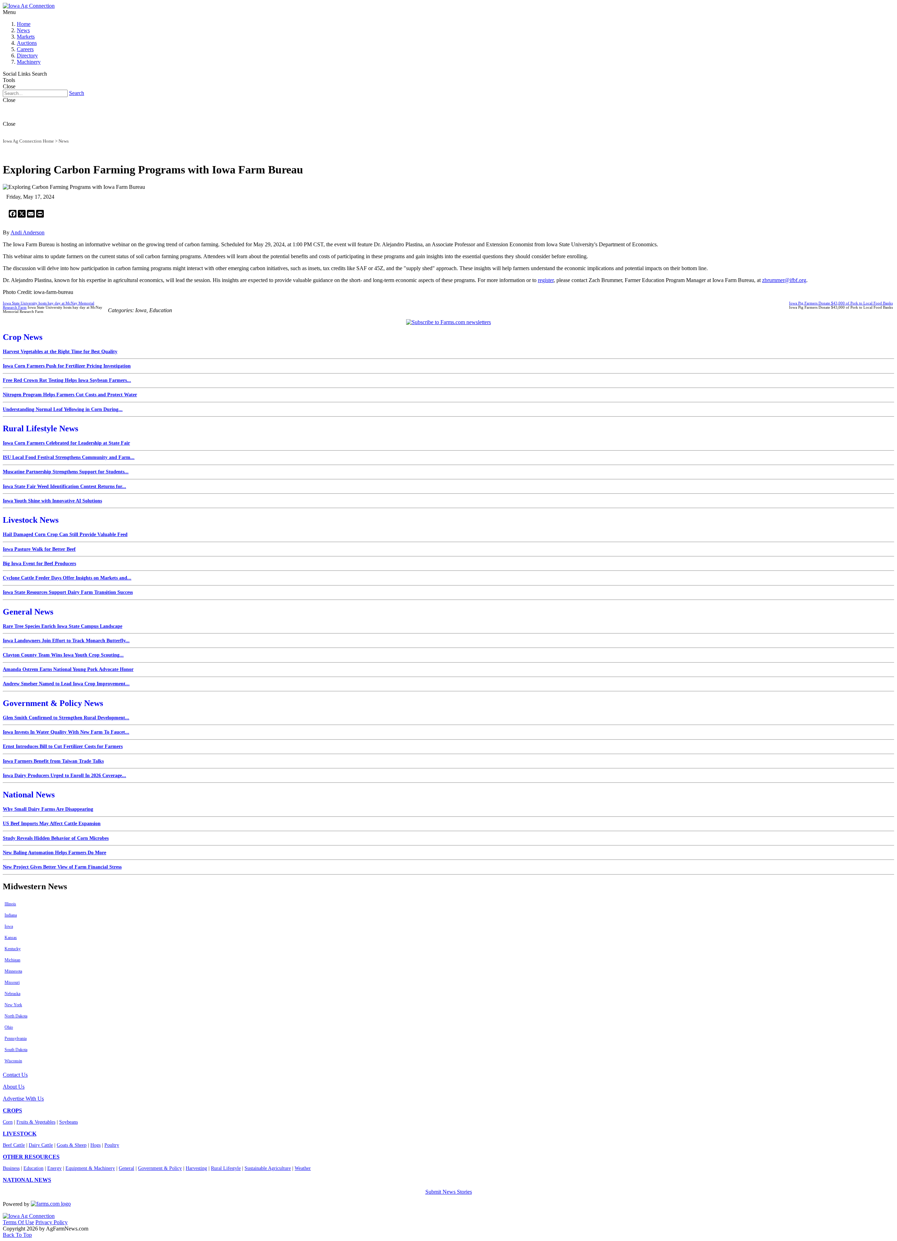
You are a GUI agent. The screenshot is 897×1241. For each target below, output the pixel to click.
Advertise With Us (23, 1099)
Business (11, 1168)
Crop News (22, 337)
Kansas (11, 937)
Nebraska (12, 993)
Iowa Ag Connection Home (28, 141)
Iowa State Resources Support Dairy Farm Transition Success (68, 592)
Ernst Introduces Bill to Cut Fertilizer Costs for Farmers (63, 746)
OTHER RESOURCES (31, 1157)
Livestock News (31, 519)
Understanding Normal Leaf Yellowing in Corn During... (63, 409)
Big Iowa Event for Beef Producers (39, 563)
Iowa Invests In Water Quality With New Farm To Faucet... (66, 732)
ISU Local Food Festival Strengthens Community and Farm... (69, 457)
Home (23, 24)
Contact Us (15, 1075)
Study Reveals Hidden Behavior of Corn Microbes (56, 838)
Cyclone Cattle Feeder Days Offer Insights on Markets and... (67, 578)
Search (76, 93)
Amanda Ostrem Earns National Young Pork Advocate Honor (68, 669)
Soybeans (68, 1122)
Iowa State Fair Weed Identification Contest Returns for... (64, 486)
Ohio (9, 1027)
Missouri (12, 982)
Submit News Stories (448, 1192)
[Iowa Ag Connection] (29, 6)
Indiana (11, 915)
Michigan (12, 960)
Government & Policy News (53, 703)
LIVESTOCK (19, 1134)
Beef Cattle (14, 1145)
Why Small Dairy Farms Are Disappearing (48, 809)
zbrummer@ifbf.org (784, 280)
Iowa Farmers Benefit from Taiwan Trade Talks (53, 761)
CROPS (12, 1110)
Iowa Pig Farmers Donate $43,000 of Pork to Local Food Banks (841, 303)
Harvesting (196, 1168)
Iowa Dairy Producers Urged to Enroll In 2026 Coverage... (64, 775)
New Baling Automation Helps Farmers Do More (54, 852)
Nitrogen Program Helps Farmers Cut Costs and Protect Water (70, 394)
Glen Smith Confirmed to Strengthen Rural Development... (66, 717)
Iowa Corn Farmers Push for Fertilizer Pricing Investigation (67, 366)
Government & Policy (160, 1168)
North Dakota (16, 1016)
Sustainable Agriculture (268, 1168)
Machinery (29, 62)
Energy (54, 1168)
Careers (25, 49)
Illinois (10, 903)
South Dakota (16, 1049)
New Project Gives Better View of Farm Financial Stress (62, 867)
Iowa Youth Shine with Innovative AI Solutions (52, 500)
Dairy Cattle (41, 1145)
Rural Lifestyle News (40, 428)
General (126, 1168)
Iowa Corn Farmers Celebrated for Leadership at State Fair (66, 443)
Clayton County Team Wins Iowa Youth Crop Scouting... (63, 655)
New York (13, 1004)
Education (33, 1168)
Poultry (111, 1145)
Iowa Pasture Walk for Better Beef (39, 549)
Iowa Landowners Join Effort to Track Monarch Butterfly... (66, 640)
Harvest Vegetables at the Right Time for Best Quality (60, 351)
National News (29, 794)
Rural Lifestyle (226, 1168)
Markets (26, 37)
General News (28, 611)
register (546, 280)
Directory (27, 56)
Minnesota (13, 971)
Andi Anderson (27, 232)
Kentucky (13, 948)
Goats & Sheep (72, 1145)
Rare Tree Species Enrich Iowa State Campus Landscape (62, 626)
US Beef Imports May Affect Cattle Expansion (52, 823)
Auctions (27, 43)
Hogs (95, 1145)
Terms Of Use (18, 1222)
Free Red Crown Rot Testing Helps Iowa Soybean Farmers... (67, 380)
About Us (14, 1087)
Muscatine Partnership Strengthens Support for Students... (66, 471)
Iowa (9, 926)
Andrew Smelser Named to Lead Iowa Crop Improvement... (66, 683)
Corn (8, 1122)
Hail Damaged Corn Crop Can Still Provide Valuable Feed (65, 534)
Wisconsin (13, 1060)
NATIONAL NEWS (27, 1180)
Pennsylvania (16, 1038)
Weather (303, 1168)
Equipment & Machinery (90, 1168)
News (23, 30)
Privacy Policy (51, 1222)
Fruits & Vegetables (35, 1122)
